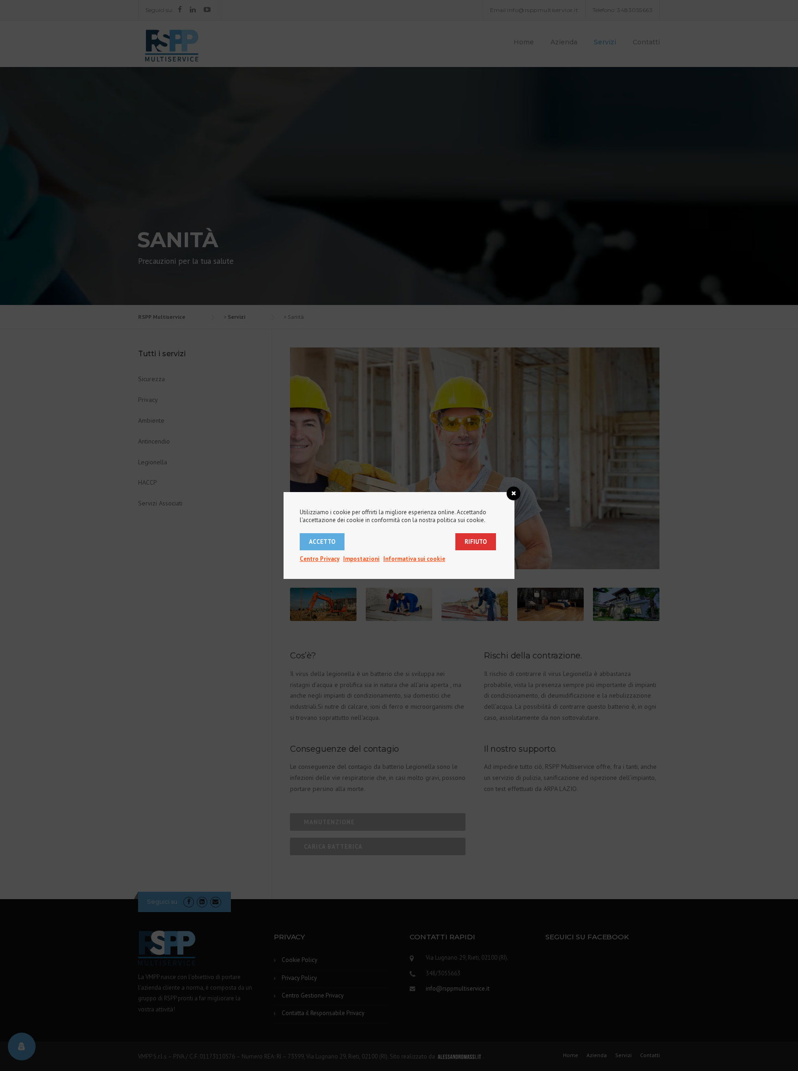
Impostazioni (361, 559)
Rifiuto (476, 542)
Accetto (322, 542)
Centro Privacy (319, 559)
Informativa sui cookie (414, 559)
